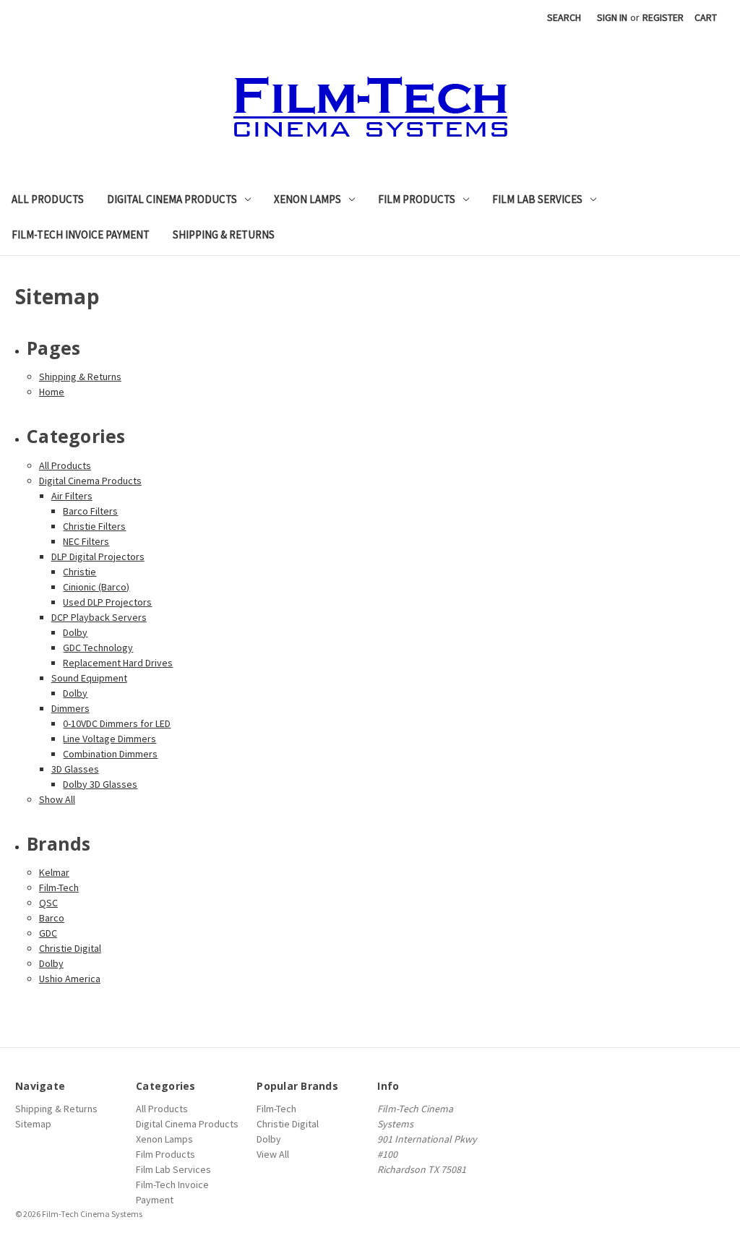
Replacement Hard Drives (118, 662)
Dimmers (70, 708)
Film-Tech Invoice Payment (81, 234)
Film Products (416, 199)
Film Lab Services (537, 199)
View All (273, 1154)
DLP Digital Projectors (98, 556)
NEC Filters (86, 541)
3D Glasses (75, 768)
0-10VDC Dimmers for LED (117, 723)
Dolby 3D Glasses (100, 784)
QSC (48, 902)
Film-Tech (59, 887)
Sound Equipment (89, 677)
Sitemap (33, 1123)
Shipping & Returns (224, 234)
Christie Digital (70, 948)
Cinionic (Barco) (96, 586)
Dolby (75, 632)
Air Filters (71, 495)
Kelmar (54, 872)
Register (663, 17)
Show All (57, 799)
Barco (51, 917)
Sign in (612, 17)
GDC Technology (98, 647)
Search (564, 17)
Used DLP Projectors (107, 602)
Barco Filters (90, 510)
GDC (48, 933)
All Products (48, 199)
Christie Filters (94, 526)
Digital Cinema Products (172, 199)
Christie (79, 571)
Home (51, 391)
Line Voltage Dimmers (109, 738)
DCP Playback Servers (99, 617)
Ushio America (69, 978)
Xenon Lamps (307, 199)
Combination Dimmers (110, 753)
